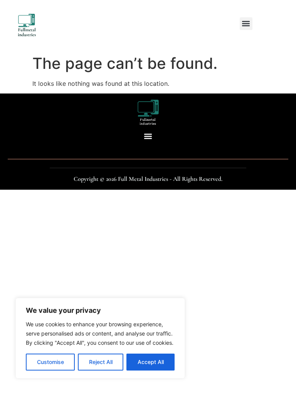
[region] (100, 338)
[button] (246, 23)
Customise (50, 362)
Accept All (151, 362)
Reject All (101, 362)
